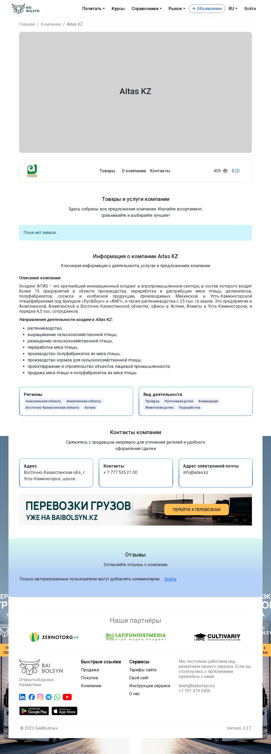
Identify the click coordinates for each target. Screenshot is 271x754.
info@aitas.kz (195, 472)
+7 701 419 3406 (194, 690)
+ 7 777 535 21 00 (120, 472)
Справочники (145, 8)
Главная (27, 24)
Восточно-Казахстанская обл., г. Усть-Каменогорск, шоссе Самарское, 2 (55, 479)
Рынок (175, 8)
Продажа (90, 669)
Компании (51, 24)
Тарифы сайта (142, 669)
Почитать (92, 8)
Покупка (89, 677)
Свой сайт (139, 677)
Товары (107, 170)
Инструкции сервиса (149, 685)
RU (231, 8)
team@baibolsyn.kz (197, 685)
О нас (134, 693)
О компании (134, 170)
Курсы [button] (118, 8)
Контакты (160, 170)
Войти (250, 8)
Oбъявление (209, 8)
